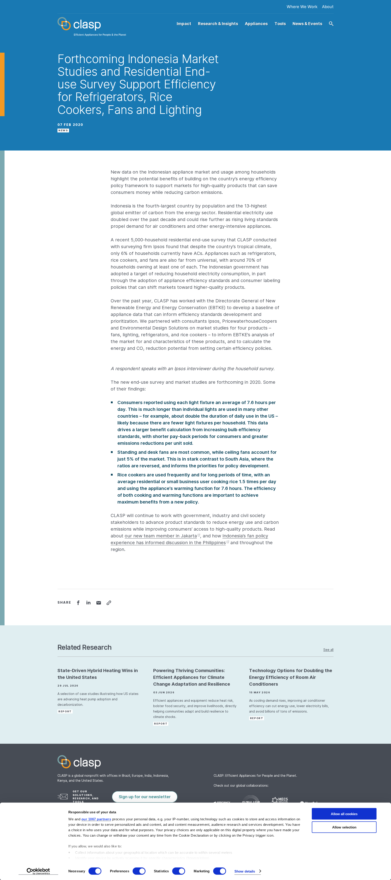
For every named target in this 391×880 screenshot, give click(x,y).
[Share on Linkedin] (88, 602)
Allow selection (344, 827)
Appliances (256, 23)
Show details (244, 871)
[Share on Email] (98, 602)
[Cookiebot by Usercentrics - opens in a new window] (38, 871)
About (328, 7)
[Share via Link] (108, 602)
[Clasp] (195, 762)
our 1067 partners (96, 819)
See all (328, 650)
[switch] (139, 871)
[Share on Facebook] (78, 602)
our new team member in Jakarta (161, 536)
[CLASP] (91, 26)
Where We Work (302, 7)
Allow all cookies (344, 814)
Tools (280, 23)
